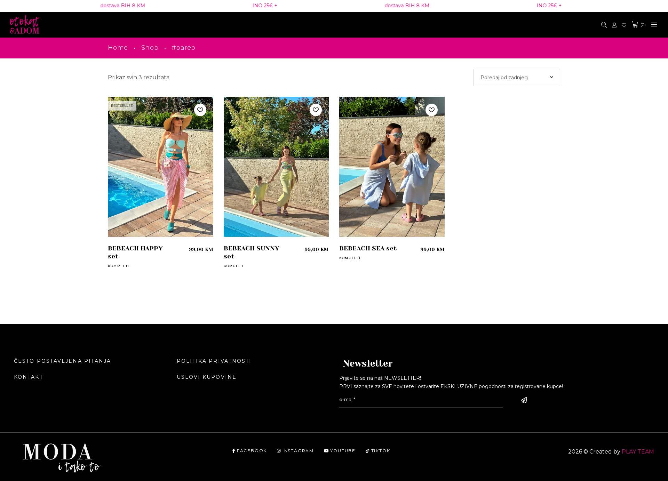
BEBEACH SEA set (368, 248)
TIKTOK (380, 450)
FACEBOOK (252, 450)
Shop (150, 47)
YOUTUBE (343, 450)
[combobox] (516, 77)
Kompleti (118, 266)
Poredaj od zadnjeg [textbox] (504, 77)
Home (118, 47)
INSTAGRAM (298, 450)
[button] (200, 110)
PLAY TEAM (638, 451)
